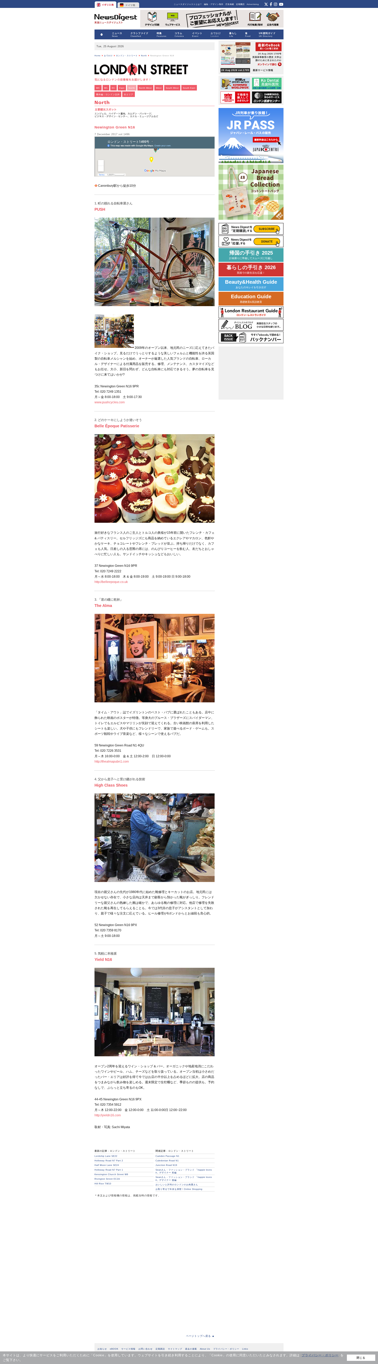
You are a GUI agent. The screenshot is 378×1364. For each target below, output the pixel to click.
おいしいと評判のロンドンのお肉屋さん (177, 1184)
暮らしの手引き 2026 (251, 269)
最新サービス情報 (247, 70)
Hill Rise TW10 (102, 1183)
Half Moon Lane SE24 (106, 1165)
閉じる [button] (361, 1357)
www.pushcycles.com (109, 402)
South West (172, 88)
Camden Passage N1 (167, 1156)
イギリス (105, 4)
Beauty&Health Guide (251, 284)
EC (113, 88)
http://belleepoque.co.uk (111, 582)
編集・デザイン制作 (213, 4)
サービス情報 (128, 1349)
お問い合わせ (145, 1349)
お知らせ (102, 1349)
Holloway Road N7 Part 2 (108, 1160)
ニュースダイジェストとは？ (188, 4)
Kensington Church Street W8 (111, 1174)
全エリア (128, 94)
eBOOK (114, 1349)
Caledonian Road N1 (167, 1160)
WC (98, 88)
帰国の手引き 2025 (251, 255)
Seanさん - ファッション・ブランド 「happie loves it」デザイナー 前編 (184, 1171)
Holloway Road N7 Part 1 (108, 1170)
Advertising (253, 4)
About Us (205, 1349)
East (121, 88)
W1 (106, 88)
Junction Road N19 (166, 1165)
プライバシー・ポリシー (320, 1355)
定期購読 (240, 4)
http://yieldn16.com (107, 1115)
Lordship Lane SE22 (105, 1156)
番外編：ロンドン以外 (108, 94)
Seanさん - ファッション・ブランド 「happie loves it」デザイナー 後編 (184, 1178)
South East (189, 88)
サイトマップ (175, 1349)
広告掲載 (229, 4)
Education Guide (251, 298)
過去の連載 (191, 1349)
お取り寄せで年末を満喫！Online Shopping (179, 1189)
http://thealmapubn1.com (111, 761)
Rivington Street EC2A (107, 1179)
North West (145, 88)
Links (245, 1349)
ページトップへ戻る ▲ (200, 1335)
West (159, 88)
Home (97, 55)
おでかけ (108, 55)
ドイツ (128, 4)
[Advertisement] (124, 1227)
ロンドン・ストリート (127, 55)
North (144, 55)
